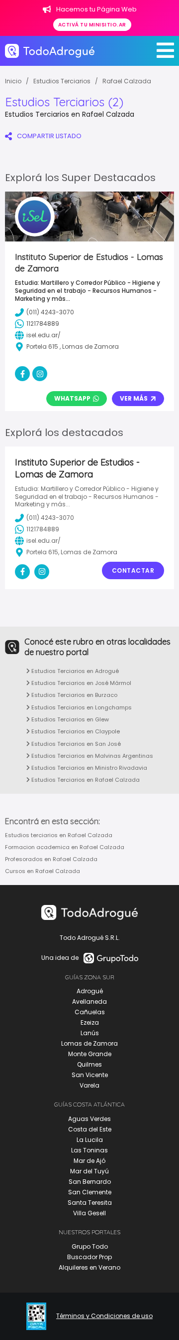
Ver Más (134, 398)
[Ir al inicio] (49, 51)
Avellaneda (89, 1001)
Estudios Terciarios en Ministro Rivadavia (88, 768)
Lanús (90, 1033)
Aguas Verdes (89, 1119)
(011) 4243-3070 (50, 517)
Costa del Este (89, 1129)
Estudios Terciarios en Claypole (75, 731)
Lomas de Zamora (89, 1043)
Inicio (13, 81)
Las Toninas (89, 1150)
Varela (89, 1085)
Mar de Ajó (89, 1160)
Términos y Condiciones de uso (104, 1316)
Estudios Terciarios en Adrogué (74, 671)
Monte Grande (89, 1054)
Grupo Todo (90, 1246)
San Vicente (90, 1075)
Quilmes (89, 1064)
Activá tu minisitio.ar (92, 24)
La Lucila (90, 1139)
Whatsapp (72, 398)
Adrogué (90, 991)
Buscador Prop (89, 1257)
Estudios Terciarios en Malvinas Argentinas (91, 756)
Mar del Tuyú (89, 1171)
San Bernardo (90, 1181)
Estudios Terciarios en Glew (69, 719)
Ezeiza (90, 1022)
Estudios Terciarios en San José (75, 744)
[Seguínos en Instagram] (41, 571)
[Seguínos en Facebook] (22, 571)
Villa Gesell (89, 1213)
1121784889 (42, 529)
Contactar (133, 570)
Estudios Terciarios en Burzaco (73, 695)
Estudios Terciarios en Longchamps (81, 707)
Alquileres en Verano (89, 1267)
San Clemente (89, 1192)
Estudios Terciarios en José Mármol (80, 683)
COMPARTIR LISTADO (49, 136)
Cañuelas (90, 1012)
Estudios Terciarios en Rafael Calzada (85, 780)
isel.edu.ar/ (43, 540)
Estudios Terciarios (61, 81)
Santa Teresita (90, 1202)
